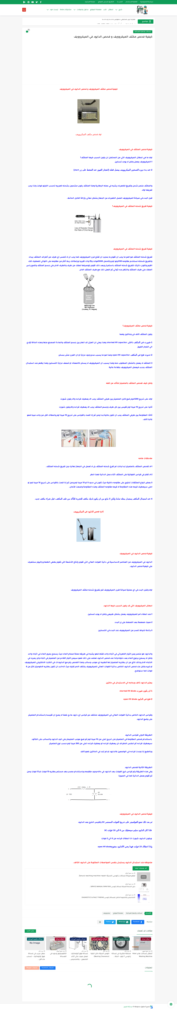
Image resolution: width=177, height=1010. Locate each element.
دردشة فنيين (128, 1007)
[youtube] (32, 2)
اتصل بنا (120, 2)
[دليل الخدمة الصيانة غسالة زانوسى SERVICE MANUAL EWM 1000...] (143, 887)
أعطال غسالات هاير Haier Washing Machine (142, 955)
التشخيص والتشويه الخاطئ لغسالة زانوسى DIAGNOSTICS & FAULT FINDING (108, 897)
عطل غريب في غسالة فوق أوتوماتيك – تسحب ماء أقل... (35, 956)
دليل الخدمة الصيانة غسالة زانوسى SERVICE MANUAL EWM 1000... (112, 887)
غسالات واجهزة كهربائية (143, 31)
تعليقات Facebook (48, 968)
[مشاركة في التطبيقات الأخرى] (100, 922)
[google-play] (24, 2)
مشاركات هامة (65, 10)
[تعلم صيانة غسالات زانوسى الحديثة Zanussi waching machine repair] (143, 876)
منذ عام (127, 951)
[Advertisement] (88, 64)
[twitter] (36, 2)
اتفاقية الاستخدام (131, 2)
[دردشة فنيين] (140, 9)
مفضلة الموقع (96, 10)
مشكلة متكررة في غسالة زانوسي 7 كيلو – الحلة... (121, 955)
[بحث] (24, 10)
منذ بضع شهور (146, 951)
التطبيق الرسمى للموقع (106, 2)
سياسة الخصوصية (146, 2)
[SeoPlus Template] (151, 1007)
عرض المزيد (30, 931)
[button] (137, 922)
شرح (120, 10)
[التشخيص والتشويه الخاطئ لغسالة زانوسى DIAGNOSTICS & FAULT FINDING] (143, 898)
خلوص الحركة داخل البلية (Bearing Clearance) (100, 955)
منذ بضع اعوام (129, 873)
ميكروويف (106, 913)
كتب (104, 10)
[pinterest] (28, 2)
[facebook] (40, 2)
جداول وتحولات (82, 10)
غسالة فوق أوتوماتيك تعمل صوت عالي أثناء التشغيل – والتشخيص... (78, 956)
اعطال (110, 10)
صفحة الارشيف (90, 2)
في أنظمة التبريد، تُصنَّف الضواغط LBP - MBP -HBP (116, 21)
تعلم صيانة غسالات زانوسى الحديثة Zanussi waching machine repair (107, 876)
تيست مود (54, 10)
